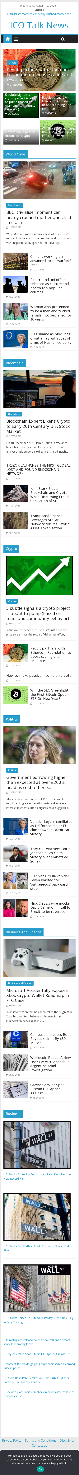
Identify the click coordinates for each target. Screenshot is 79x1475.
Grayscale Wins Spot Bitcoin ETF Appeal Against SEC (47, 1088)
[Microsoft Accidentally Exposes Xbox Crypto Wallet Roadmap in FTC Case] (39, 942)
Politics (12, 770)
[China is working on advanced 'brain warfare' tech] (15, 255)
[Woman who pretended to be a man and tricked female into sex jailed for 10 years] (15, 305)
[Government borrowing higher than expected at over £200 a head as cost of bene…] (39, 728)
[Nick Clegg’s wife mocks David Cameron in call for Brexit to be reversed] (15, 902)
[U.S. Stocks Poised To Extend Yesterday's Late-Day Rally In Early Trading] (37, 1266)
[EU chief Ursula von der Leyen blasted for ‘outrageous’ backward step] (15, 874)
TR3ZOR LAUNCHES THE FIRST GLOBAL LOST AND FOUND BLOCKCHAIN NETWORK (38, 469)
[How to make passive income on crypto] (21, 122)
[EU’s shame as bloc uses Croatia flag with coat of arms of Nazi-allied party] (15, 332)
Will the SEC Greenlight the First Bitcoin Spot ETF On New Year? (58, 132)
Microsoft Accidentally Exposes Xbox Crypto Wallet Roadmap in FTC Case (37, 995)
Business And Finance (20, 983)
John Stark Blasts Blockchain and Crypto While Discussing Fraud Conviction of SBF (49, 494)
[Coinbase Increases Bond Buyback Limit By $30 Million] (15, 1033)
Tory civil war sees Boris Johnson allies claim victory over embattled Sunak (50, 855)
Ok (40, 1469)
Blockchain (14, 414)
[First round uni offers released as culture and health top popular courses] (15, 278)
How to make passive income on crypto (20, 134)
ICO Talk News (39, 25)
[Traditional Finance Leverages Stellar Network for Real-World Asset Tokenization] (15, 514)
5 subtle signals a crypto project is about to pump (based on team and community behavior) (21, 102)
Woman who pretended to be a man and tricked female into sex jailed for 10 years (50, 312)
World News (14, 205)
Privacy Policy (11, 1440)
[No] (74, 1463)
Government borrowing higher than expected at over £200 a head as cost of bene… (36, 782)
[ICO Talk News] (7, 39)
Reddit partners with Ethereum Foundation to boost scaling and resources (39, 75)
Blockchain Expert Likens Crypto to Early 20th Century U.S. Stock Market (38, 426)
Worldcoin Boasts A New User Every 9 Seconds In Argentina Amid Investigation (50, 1063)
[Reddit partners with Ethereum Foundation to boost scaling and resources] (39, 51)
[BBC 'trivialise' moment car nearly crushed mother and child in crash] (39, 164)
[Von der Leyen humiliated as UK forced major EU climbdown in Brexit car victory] (15, 820)
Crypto (12, 62)
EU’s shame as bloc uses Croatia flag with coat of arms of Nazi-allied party (50, 338)
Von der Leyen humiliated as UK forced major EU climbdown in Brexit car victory (51, 827)
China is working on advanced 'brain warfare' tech (50, 260)
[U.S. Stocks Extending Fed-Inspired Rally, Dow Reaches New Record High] (37, 1123)
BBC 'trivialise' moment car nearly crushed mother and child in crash (38, 217)
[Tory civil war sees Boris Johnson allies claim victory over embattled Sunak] (15, 847)
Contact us (39, 1445)
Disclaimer (67, 1440)
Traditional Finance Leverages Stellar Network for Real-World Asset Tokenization (50, 522)
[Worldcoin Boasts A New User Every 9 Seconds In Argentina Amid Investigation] (15, 1056)
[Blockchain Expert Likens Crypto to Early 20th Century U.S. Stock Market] (39, 372)
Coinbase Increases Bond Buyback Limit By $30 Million (51, 1038)
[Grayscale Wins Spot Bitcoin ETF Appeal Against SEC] (15, 1083)
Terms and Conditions (40, 1440)
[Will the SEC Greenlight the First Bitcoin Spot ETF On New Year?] (58, 122)
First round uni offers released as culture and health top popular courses (49, 285)
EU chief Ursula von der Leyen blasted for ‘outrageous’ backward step (49, 882)
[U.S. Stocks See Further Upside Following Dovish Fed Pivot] (37, 1195)
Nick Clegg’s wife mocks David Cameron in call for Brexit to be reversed (51, 907)
